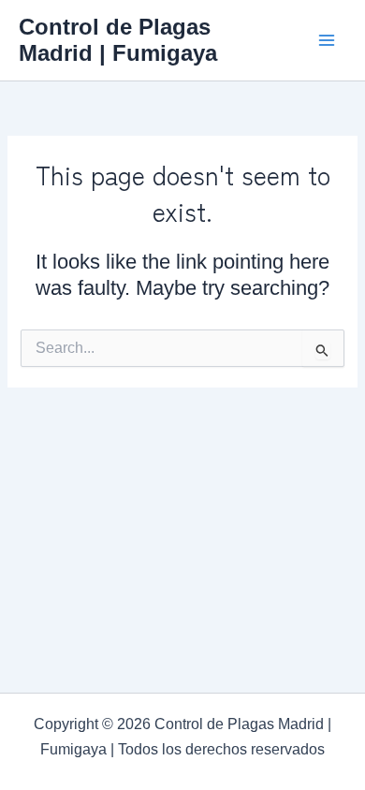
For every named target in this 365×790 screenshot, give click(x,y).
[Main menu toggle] (326, 40)
